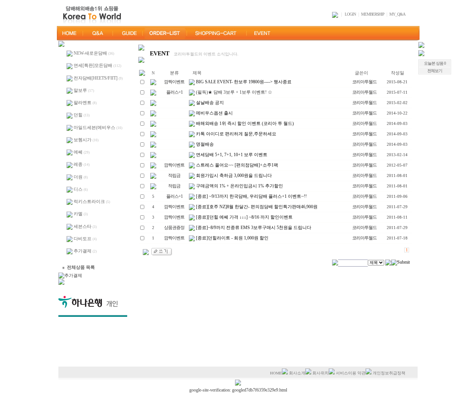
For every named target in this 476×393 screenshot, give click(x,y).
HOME (276, 373)
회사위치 (320, 373)
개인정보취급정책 (389, 373)
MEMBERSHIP (372, 14)
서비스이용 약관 (351, 373)
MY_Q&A (397, 14)
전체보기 (434, 71)
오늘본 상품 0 (435, 63)
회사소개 (297, 373)
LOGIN (350, 14)
